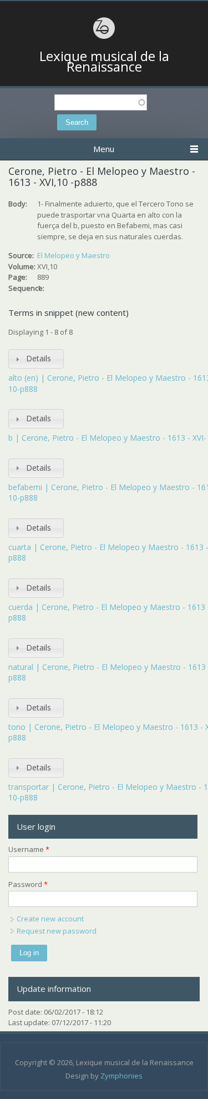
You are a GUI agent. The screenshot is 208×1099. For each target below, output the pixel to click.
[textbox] (100, 102)
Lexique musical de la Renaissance (104, 61)
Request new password (57, 931)
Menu (103, 148)
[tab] (36, 359)
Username (28, 849)
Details (38, 358)
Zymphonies (121, 1076)
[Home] (104, 37)
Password (28, 884)
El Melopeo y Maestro (73, 255)
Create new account (50, 919)
